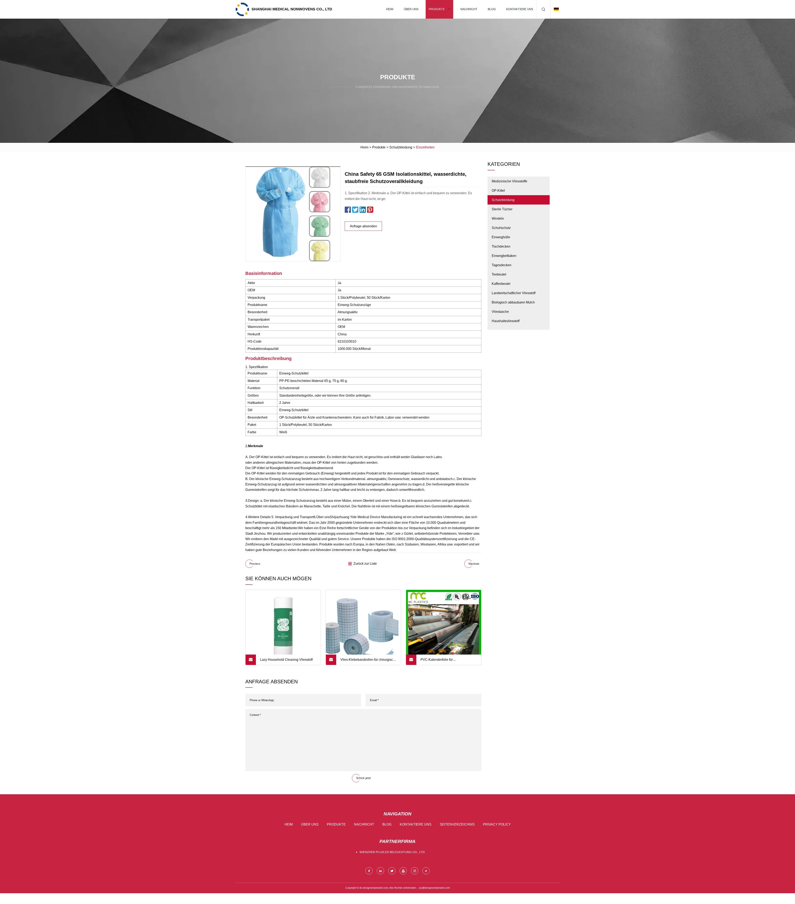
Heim (389, 9)
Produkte (437, 9)
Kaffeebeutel (501, 283)
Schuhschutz (501, 228)
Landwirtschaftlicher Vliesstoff (513, 293)
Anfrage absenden (363, 226)
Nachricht (468, 9)
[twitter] (391, 870)
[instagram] (414, 870)
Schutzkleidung (400, 147)
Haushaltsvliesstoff (505, 321)
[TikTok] (426, 870)
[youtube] (403, 870)
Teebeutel (499, 274)
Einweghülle (501, 237)
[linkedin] (380, 870)
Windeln (498, 218)
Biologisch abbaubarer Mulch (513, 302)
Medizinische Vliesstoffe (509, 181)
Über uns (411, 9)
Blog (492, 9)
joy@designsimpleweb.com (434, 887)
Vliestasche (500, 311)
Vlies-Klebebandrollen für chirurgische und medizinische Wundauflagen (368, 661)
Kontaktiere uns (519, 9)
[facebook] (369, 870)
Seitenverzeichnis (457, 824)
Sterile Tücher (502, 209)
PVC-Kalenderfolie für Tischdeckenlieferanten (437, 661)
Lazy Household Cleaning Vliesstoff (286, 659)
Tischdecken (501, 246)
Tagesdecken (501, 265)
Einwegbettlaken (504, 256)
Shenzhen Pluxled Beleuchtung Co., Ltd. (392, 852)
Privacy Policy (497, 824)
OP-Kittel (498, 190)
